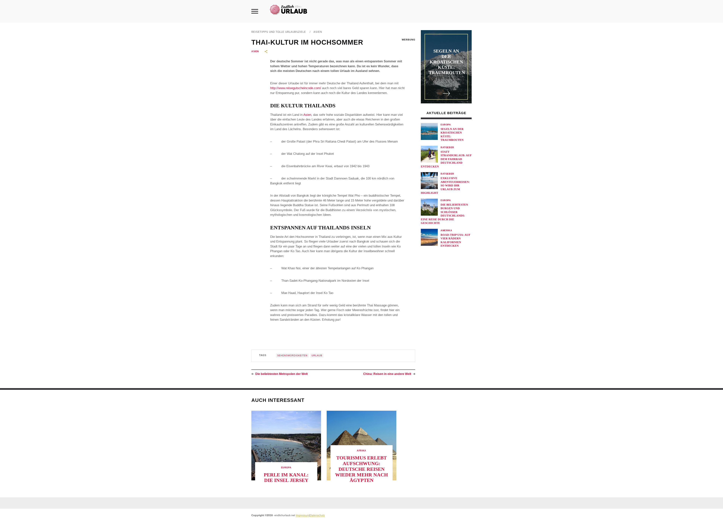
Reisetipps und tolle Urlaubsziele (278, 32)
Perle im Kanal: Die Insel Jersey (286, 477)
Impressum (302, 515)
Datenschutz (317, 515)
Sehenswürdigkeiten (292, 355)
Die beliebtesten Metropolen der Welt (281, 373)
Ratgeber (447, 147)
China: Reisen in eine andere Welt (387, 373)
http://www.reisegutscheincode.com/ (295, 88)
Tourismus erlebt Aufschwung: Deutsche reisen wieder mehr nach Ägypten (361, 469)
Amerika (446, 230)
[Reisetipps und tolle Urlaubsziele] (288, 9)
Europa (446, 124)
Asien (317, 32)
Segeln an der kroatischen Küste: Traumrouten (447, 62)
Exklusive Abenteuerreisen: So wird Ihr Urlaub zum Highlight (445, 185)
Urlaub (317, 355)
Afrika (361, 450)
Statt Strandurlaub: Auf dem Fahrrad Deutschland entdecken (446, 159)
